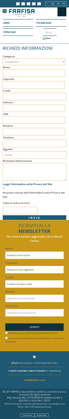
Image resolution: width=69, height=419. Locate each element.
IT (48, 3)
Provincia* (11, 305)
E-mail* (9, 277)
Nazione (8, 125)
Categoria (9, 56)
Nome (6, 67)
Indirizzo (8, 102)
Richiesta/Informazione (17, 160)
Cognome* (11, 262)
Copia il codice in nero (16, 202)
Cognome (8, 78)
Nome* (9, 248)
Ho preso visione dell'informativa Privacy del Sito (32, 333)
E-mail (6, 90)
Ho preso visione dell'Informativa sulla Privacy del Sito (34, 194)
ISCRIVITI (34, 327)
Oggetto (8, 149)
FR (58, 3)
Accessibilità (41, 415)
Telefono (8, 137)
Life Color (47, 407)
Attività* (10, 291)
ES (63, 3)
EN (53, 3)
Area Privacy (27, 415)
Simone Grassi (41, 404)
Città (5, 113)
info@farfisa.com (34, 379)
